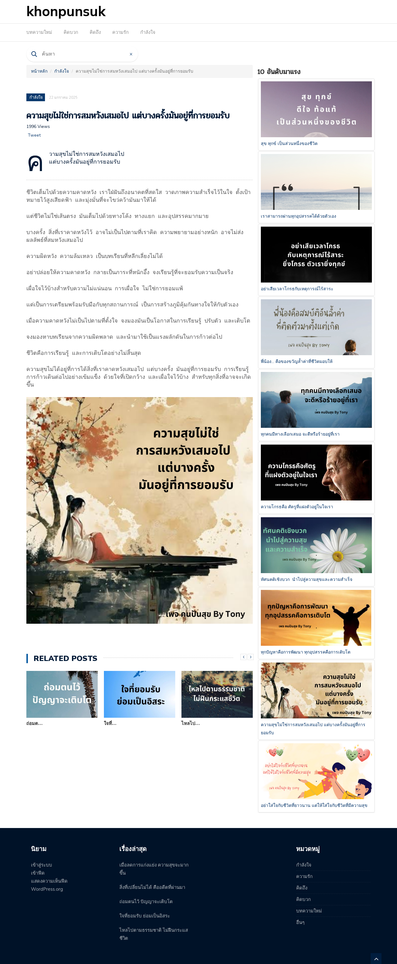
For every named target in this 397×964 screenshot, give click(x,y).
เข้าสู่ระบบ (41, 865)
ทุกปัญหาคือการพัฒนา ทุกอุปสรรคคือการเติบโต (305, 652)
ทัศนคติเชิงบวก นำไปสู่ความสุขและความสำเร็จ (306, 579)
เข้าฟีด (38, 873)
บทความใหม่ (39, 32)
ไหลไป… (190, 723)
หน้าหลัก (39, 71)
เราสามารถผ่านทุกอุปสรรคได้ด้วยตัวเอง (298, 216)
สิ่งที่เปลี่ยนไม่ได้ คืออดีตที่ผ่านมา (152, 887)
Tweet (34, 135)
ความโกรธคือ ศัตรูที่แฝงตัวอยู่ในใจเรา (297, 507)
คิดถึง (95, 32)
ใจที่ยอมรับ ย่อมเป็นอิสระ (144, 916)
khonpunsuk (65, 11)
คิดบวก (71, 32)
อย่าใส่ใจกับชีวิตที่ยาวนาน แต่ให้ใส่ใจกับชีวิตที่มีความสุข (314, 805)
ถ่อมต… (34, 723)
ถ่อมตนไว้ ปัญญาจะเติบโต (146, 901)
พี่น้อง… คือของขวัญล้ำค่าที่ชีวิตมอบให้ (296, 361)
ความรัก (120, 32)
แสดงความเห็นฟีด (49, 881)
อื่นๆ (300, 922)
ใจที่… (110, 723)
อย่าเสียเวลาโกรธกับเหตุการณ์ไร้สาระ (297, 289)
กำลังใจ (147, 32)
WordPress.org (47, 889)
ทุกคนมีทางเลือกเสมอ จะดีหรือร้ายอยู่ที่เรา (300, 434)
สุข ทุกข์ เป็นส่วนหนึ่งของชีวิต (289, 144)
